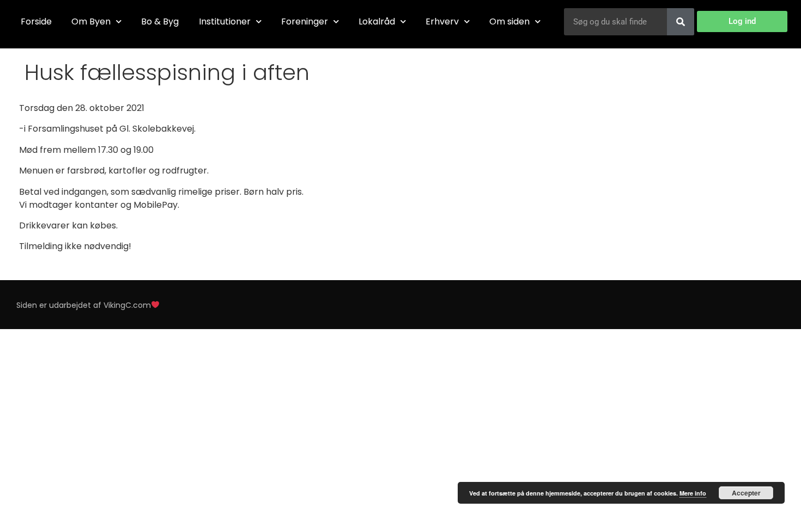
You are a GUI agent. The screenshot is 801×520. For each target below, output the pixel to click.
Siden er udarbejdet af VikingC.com (83, 305)
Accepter (746, 493)
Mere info (692, 493)
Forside (36, 21)
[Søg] (680, 21)
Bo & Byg (160, 21)
